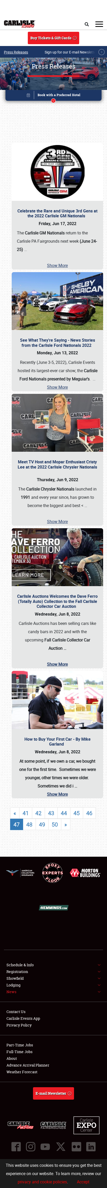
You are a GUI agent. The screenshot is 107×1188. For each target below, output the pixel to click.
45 (76, 813)
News (11, 991)
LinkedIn (91, 1146)
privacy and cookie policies (42, 1182)
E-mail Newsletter (51, 1093)
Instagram (30, 1146)
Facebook (16, 1146)
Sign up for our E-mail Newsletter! (71, 52)
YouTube (45, 1146)
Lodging (13, 985)
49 (42, 824)
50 (55, 824)
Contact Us (15, 1011)
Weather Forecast (21, 1071)
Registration (17, 971)
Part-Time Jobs (19, 1045)
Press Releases (16, 52)
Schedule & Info (20, 964)
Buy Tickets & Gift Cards (50, 37)
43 (51, 813)
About (11, 1058)
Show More (57, 265)
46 (89, 813)
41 (26, 813)
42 (38, 813)
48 (29, 824)
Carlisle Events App (23, 1018)
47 (17, 824)
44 (64, 813)
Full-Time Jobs (19, 1051)
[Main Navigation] (99, 24)
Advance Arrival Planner (27, 1065)
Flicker (76, 1146)
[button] (53, 96)
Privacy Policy (19, 1025)
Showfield (15, 978)
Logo (19, 24)
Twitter (60, 1146)
